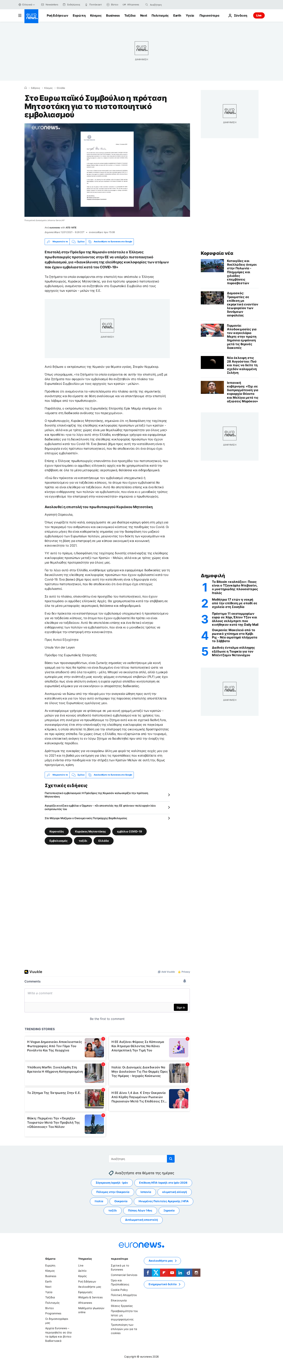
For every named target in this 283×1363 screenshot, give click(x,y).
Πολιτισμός (160, 15)
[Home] (25, 87)
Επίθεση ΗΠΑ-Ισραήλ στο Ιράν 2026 (163, 1182)
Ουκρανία (120, 1201)
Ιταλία (99, 1201)
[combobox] (166, 5)
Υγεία (190, 15)
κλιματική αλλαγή (174, 1191)
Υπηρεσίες (85, 1258)
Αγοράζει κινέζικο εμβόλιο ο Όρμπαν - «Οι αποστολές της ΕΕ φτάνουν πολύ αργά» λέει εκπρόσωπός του (100, 807)
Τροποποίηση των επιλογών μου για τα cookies (124, 1329)
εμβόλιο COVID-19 (129, 831)
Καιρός (82, 1276)
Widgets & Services (90, 1297)
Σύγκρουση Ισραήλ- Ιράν (112, 1182)
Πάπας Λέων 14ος (140, 1210)
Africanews (85, 1302)
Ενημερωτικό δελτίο (163, 1284)
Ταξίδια (130, 15)
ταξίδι (83, 840)
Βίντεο (49, 1308)
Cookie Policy (119, 1289)
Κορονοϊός (56, 831)
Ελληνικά (27, 4)
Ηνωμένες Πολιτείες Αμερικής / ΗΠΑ (163, 1201)
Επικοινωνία (119, 1300)
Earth (177, 15)
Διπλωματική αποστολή (141, 1219)
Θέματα (50, 1258)
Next (143, 15)
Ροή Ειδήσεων (57, 15)
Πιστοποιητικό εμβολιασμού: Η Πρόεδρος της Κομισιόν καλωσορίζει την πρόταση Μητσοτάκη (96, 794)
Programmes (53, 1313)
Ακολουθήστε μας (89, 1286)
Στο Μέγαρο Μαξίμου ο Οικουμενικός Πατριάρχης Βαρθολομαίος (86, 818)
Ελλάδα (61, 88)
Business (113, 15)
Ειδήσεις (35, 88)
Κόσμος (95, 15)
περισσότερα (119, 1258)
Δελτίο (82, 1270)
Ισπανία (146, 1191)
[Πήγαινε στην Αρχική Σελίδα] (31, 16)
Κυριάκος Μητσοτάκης (90, 831)
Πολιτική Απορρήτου (124, 1295)
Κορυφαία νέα (217, 253)
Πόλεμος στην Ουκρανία (112, 1191)
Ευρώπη (79, 15)
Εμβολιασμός (58, 840)
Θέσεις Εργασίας (122, 1305)
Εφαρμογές (85, 1292)
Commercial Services (124, 1275)
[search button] (147, 5)
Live (259, 15)
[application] (107, 170)
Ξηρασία (169, 1210)
